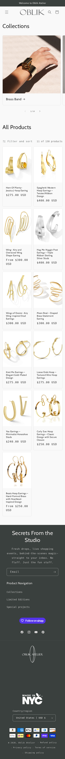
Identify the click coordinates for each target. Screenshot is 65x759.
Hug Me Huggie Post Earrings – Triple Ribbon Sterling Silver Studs (47, 253)
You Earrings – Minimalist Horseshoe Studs (17, 434)
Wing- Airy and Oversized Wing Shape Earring (14, 252)
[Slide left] (25, 111)
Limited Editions (18, 599)
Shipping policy (34, 753)
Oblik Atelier (27, 743)
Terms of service (45, 748)
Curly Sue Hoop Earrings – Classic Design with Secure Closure (47, 435)
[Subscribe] (54, 572)
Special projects (18, 607)
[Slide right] (40, 111)
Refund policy (48, 743)
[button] (6, 12)
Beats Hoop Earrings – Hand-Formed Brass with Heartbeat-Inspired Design (17, 497)
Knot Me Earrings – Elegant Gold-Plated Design (16, 375)
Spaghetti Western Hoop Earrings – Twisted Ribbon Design (46, 191)
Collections (14, 592)
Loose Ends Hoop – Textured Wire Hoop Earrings (47, 375)
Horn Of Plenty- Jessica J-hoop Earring (17, 189)
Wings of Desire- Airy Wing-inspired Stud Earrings (17, 316)
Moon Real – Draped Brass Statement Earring (47, 316)
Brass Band (14, 99)
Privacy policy (22, 748)
